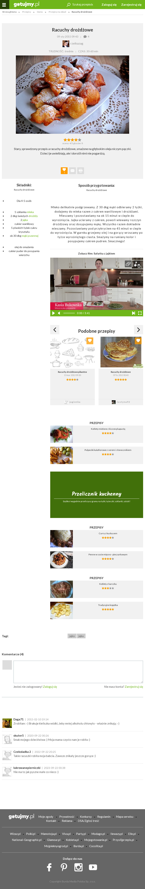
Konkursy (86, 816)
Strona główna (9, 11)
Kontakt (51, 820)
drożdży (33, 215)
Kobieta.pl (72, 839)
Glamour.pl (53, 839)
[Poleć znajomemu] (72, 170)
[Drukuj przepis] (80, 170)
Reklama (67, 820)
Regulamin (103, 816)
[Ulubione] (89, 340)
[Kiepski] (65, 139)
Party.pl (81, 833)
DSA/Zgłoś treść (88, 820)
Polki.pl (30, 833)
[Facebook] (50, 866)
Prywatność (66, 816)
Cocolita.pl (96, 846)
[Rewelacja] (80, 139)
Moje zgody (45, 816)
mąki (24, 235)
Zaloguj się (109, 4)
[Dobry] (72, 139)
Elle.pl (132, 833)
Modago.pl (98, 833)
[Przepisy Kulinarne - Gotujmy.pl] (26, 4)
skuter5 (18, 735)
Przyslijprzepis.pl (123, 839)
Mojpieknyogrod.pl (56, 846)
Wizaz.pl (15, 833)
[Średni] (69, 139)
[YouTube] (94, 866)
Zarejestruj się (131, 4)
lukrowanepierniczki (26, 767)
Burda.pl (78, 846)
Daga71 (18, 719)
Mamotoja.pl (49, 833)
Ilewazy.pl (116, 833)
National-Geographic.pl (27, 839)
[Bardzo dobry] (76, 139)
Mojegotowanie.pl (95, 839)
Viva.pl (66, 833)
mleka (30, 212)
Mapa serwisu (124, 816)
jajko (72, 636)
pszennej (33, 235)
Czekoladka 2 (22, 751)
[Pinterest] (65, 866)
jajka (25, 219)
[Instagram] (79, 866)
